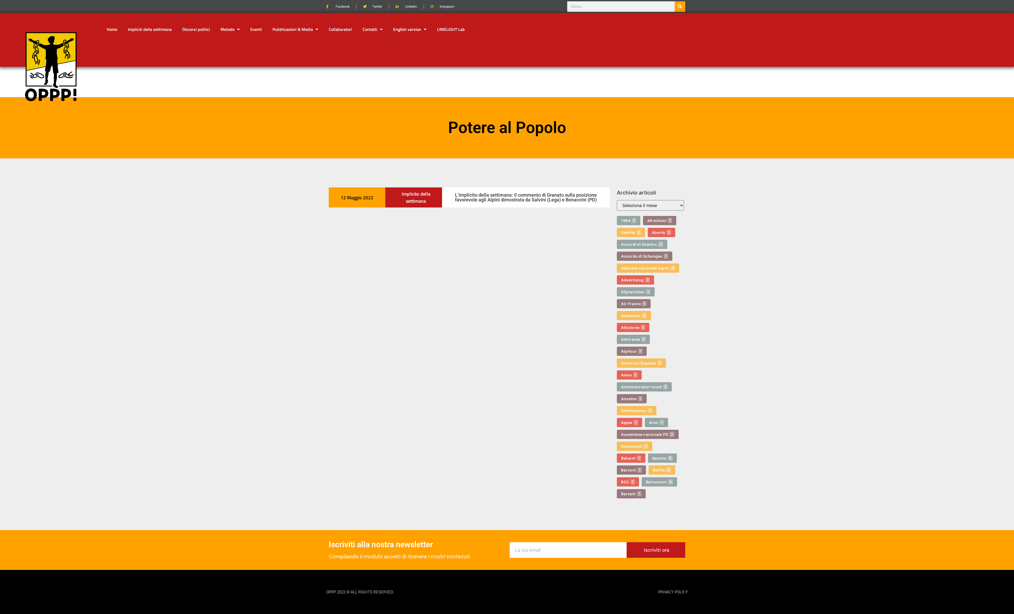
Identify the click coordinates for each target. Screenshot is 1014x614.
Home (112, 29)
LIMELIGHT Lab (451, 29)
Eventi (256, 29)
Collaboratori (340, 29)
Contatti (370, 29)
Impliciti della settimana (150, 29)
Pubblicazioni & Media (293, 29)
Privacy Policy (673, 592)
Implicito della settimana (416, 197)
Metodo (227, 29)
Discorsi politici (196, 29)
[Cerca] (680, 6)
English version (407, 29)
